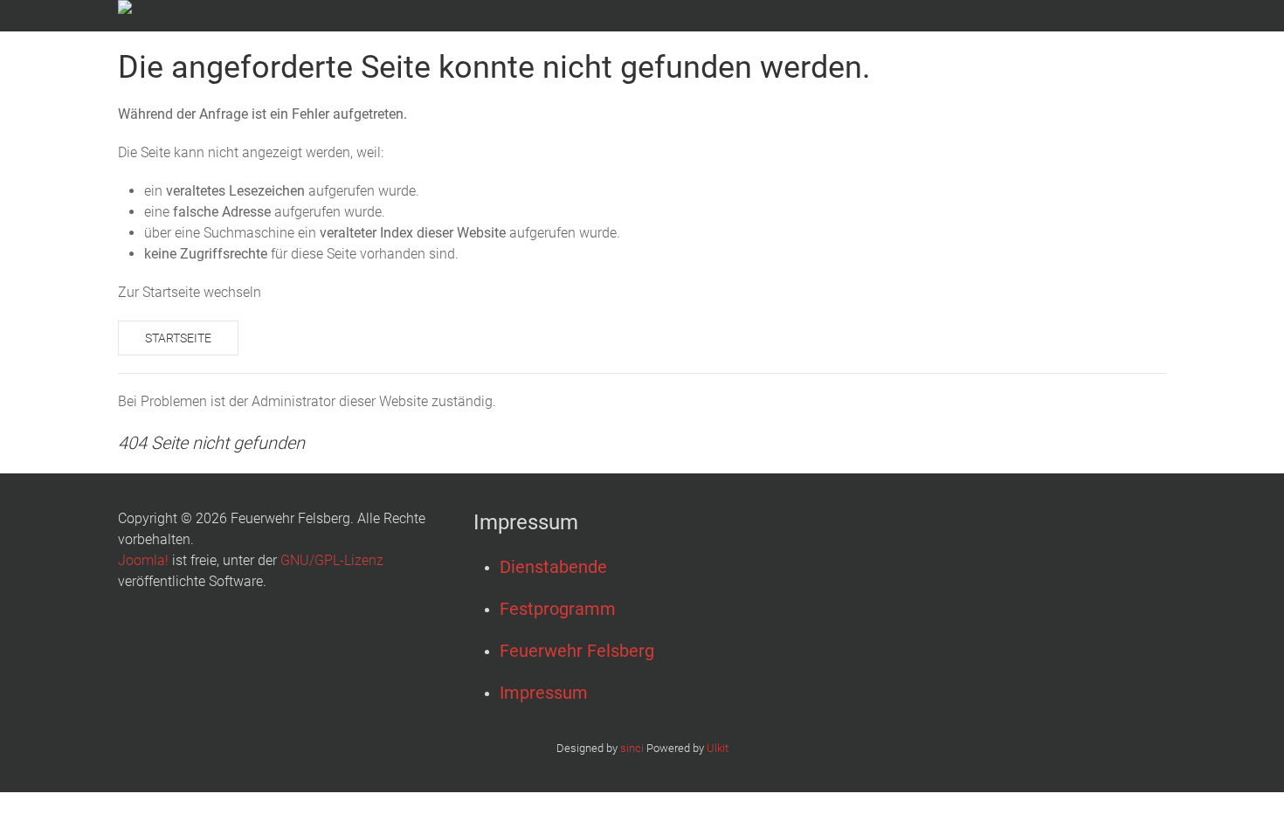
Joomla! (143, 560)
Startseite (178, 338)
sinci (632, 748)
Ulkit (717, 748)
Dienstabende (553, 566)
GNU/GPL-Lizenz (331, 560)
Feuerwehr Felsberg (577, 650)
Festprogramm (558, 608)
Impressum (544, 692)
